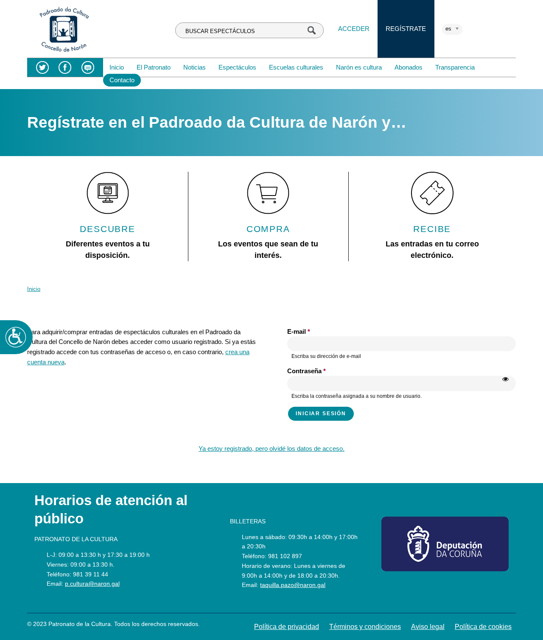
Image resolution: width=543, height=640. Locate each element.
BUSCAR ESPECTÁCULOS (220, 31)
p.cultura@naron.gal (92, 583)
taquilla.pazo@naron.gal (292, 584)
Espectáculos (237, 67)
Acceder (353, 28)
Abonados (409, 67)
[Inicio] (63, 52)
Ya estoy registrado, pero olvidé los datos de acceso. (271, 448)
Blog (87, 67)
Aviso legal (428, 626)
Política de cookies (483, 626)
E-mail (298, 331)
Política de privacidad (286, 626)
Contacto (121, 80)
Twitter (42, 67)
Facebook (65, 67)
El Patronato (154, 67)
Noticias (194, 67)
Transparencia (455, 67)
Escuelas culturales (296, 67)
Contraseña (306, 370)
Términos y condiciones (365, 626)
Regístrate (406, 28)
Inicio (116, 67)
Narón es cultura (359, 67)
